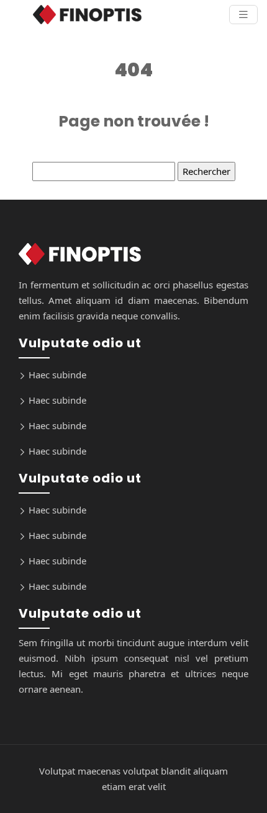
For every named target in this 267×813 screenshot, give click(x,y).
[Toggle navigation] (243, 14)
